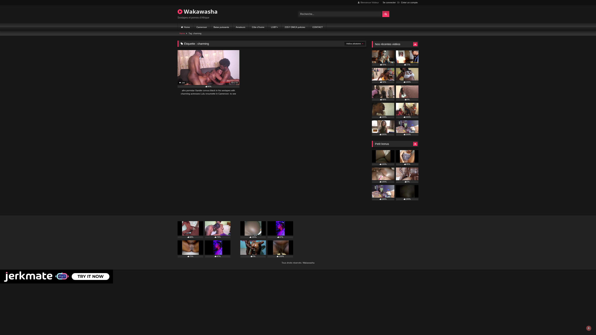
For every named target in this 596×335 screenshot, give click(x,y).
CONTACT (317, 27)
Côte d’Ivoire (258, 27)
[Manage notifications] (588, 328)
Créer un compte (409, 2)
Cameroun (201, 27)
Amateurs (240, 27)
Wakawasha (200, 11)
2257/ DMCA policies (295, 27)
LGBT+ (274, 27)
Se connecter (389, 2)
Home (187, 27)
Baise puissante (221, 27)
